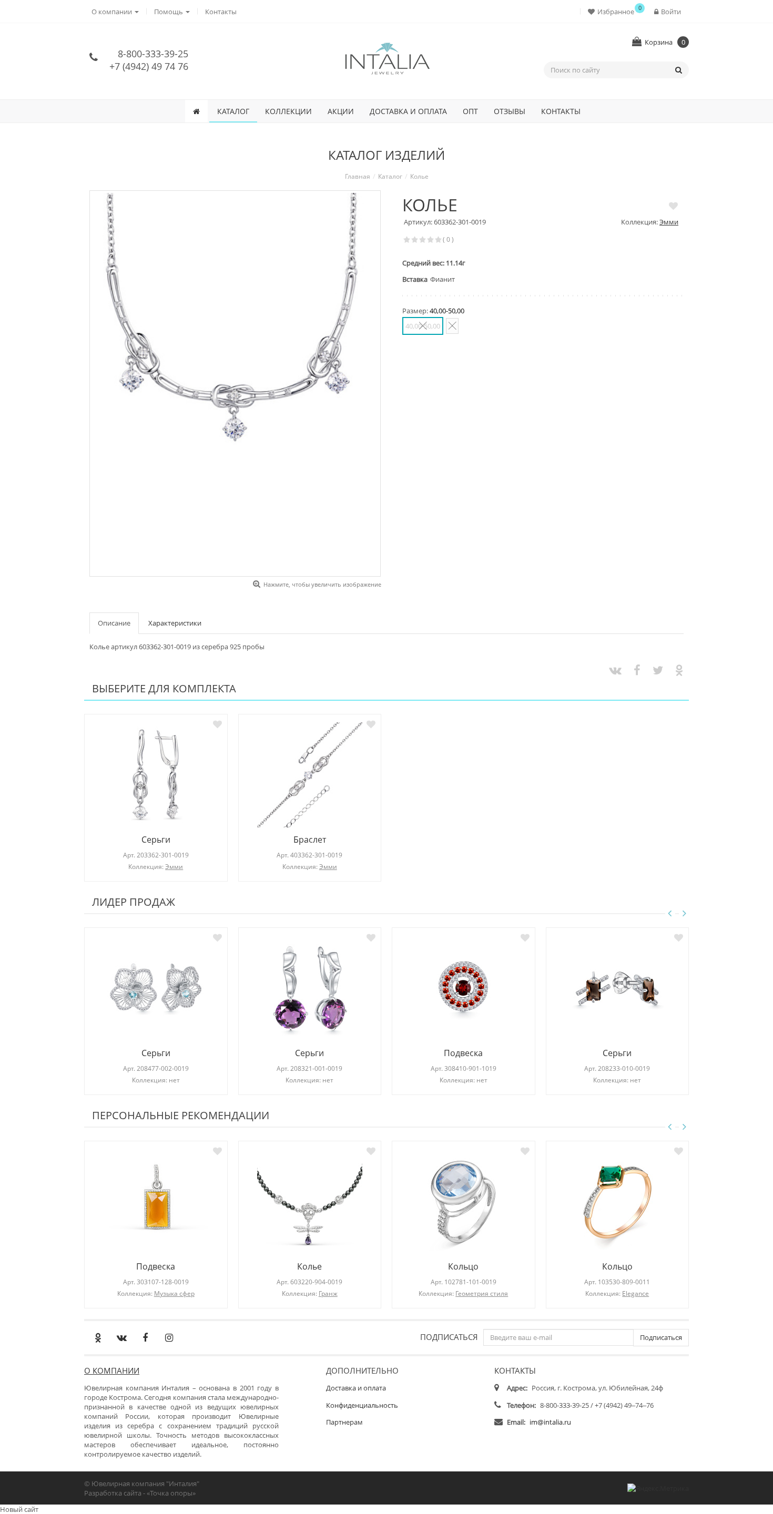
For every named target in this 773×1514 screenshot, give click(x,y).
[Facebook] (145, 1337)
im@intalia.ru (550, 1422)
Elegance (635, 1293)
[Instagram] (168, 1337)
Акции (341, 111)
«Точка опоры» (171, 1493)
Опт (470, 111)
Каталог (233, 111)
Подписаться (449, 1337)
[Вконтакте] (121, 1337)
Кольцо (463, 1266)
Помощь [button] (169, 11)
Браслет (309, 839)
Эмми (668, 222)
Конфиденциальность (362, 1405)
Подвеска (463, 1053)
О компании (111, 1370)
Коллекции (288, 111)
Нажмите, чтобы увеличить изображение (322, 584)
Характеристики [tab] (174, 623)
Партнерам (344, 1422)
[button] (613, 11)
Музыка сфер (174, 1293)
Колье (309, 1266)
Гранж (328, 1293)
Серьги (155, 839)
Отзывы (509, 111)
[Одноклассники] (97, 1337)
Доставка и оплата (408, 111)
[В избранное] (673, 205)
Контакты (221, 11)
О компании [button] (112, 11)
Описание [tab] (114, 623)
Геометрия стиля (481, 1293)
